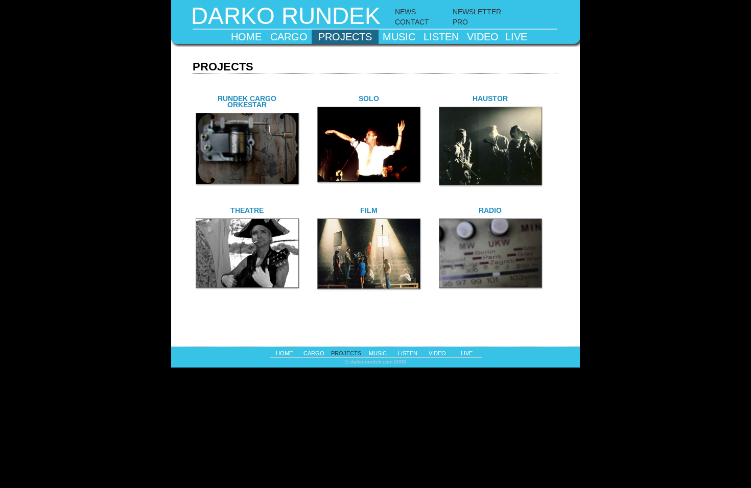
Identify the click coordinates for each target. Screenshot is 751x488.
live (516, 36)
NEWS (405, 12)
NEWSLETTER (477, 12)
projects (345, 36)
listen (441, 36)
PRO (460, 22)
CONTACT (412, 22)
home (246, 36)
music (399, 36)
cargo (289, 36)
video (483, 36)
